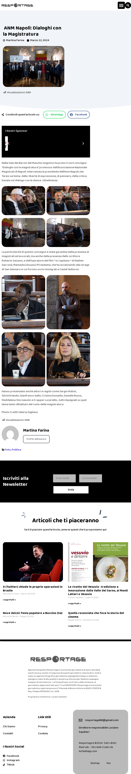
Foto (8, 449)
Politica (16, 449)
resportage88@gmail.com (102, 720)
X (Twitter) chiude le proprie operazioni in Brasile (32, 588)
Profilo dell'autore (36, 439)
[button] (121, 5)
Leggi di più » (9, 599)
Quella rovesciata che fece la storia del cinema (96, 615)
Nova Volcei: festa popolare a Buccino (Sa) (32, 613)
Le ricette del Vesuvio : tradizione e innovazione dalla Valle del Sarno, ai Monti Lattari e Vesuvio (98, 590)
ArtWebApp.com (88, 751)
